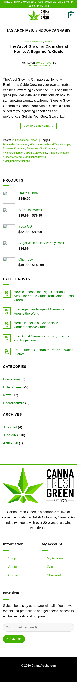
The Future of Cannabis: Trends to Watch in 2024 (43, 352)
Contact (14, 575)
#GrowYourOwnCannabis (41, 148)
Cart (50, 567)
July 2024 (10, 427)
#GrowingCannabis (14, 148)
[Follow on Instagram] (36, 675)
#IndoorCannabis (59, 152)
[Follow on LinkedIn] (46, 675)
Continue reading (38, 125)
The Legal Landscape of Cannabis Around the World (39, 311)
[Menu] (5, 15)
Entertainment (13, 387)
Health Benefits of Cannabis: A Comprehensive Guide (36, 325)
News (48, 41)
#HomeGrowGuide (36, 152)
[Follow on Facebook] (31, 675)
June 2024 (10, 435)
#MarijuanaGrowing (34, 156)
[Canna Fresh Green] (38, 15)
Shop (12, 558)
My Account (55, 558)
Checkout (54, 575)
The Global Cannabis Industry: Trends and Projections (41, 338)
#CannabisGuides (40, 144)
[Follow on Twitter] (41, 675)
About (12, 567)
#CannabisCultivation (15, 144)
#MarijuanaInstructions (16, 161)
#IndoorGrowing (12, 156)
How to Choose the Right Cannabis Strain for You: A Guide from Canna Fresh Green (44, 296)
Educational (34, 41)
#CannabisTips (61, 144)
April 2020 (10, 443)
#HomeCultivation (13, 152)
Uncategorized (13, 403)
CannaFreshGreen (38, 65)
